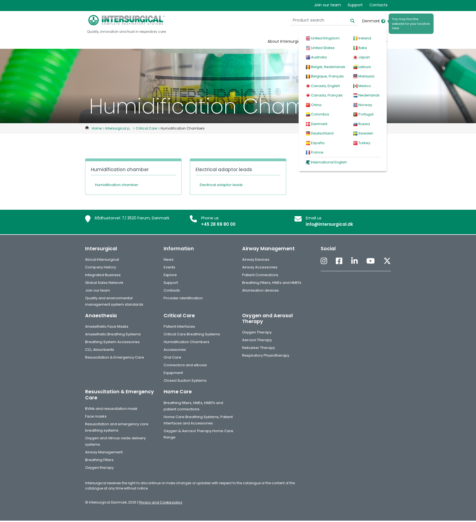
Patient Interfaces (179, 326)
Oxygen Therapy (257, 332)
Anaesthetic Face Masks (106, 326)
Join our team (327, 5)
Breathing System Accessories (112, 342)
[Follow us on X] (387, 261)
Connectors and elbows (185, 365)
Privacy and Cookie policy (160, 502)
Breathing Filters (99, 459)
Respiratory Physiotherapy (265, 355)
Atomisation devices (260, 290)
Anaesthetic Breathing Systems (113, 334)
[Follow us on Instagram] (324, 261)
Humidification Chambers (186, 342)
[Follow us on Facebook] (339, 261)
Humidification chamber (116, 184)
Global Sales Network (104, 282)
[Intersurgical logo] (126, 20)
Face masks (96, 416)
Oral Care (172, 357)
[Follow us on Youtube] (370, 261)
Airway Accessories (259, 267)
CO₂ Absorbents (99, 349)
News (169, 259)
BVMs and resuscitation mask (111, 408)
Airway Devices (255, 259)
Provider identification (183, 298)
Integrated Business (103, 275)
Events (169, 267)
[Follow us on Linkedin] (354, 261)
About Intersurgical (285, 41)
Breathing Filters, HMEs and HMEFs (271, 282)
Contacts (378, 5)
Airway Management (104, 452)
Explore (170, 275)
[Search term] (349, 20)
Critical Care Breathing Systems (192, 334)
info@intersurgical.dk (329, 224)
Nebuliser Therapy (258, 347)
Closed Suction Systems (185, 380)
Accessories (175, 349)
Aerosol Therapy (257, 340)
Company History (100, 267)
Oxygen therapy (99, 467)
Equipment (173, 372)
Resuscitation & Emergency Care (114, 357)
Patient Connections (260, 275)
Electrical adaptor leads (221, 184)
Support (355, 5)
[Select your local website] (383, 21)
